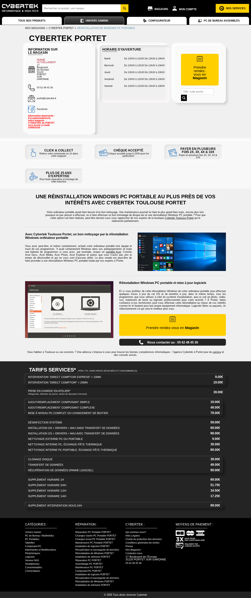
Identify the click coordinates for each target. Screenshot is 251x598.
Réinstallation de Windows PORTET (94, 553)
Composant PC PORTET (88, 571)
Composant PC (33, 546)
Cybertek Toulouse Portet (179, 218)
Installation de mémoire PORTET (92, 556)
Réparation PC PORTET (88, 560)
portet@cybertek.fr (46, 98)
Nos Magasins (133, 549)
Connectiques (32, 571)
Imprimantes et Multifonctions (40, 549)
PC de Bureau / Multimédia (39, 535)
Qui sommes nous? (136, 532)
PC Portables (32, 539)
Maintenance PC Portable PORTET (94, 542)
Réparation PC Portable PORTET (93, 532)
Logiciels (30, 556)
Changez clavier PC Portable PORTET (95, 535)
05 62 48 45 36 (134, 563)
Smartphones (32, 564)
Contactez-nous (134, 553)
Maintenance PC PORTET (89, 567)
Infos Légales (133, 535)
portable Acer (113, 251)
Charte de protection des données (144, 539)
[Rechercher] (124, 8)
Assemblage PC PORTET (89, 564)
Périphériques (32, 553)
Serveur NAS (32, 560)
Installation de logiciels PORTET (92, 546)
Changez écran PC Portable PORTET (95, 539)
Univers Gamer (33, 532)
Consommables (33, 567)
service (217, 352)
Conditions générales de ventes (142, 542)
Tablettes (30, 542)
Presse (129, 546)
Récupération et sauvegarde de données (97, 549)
